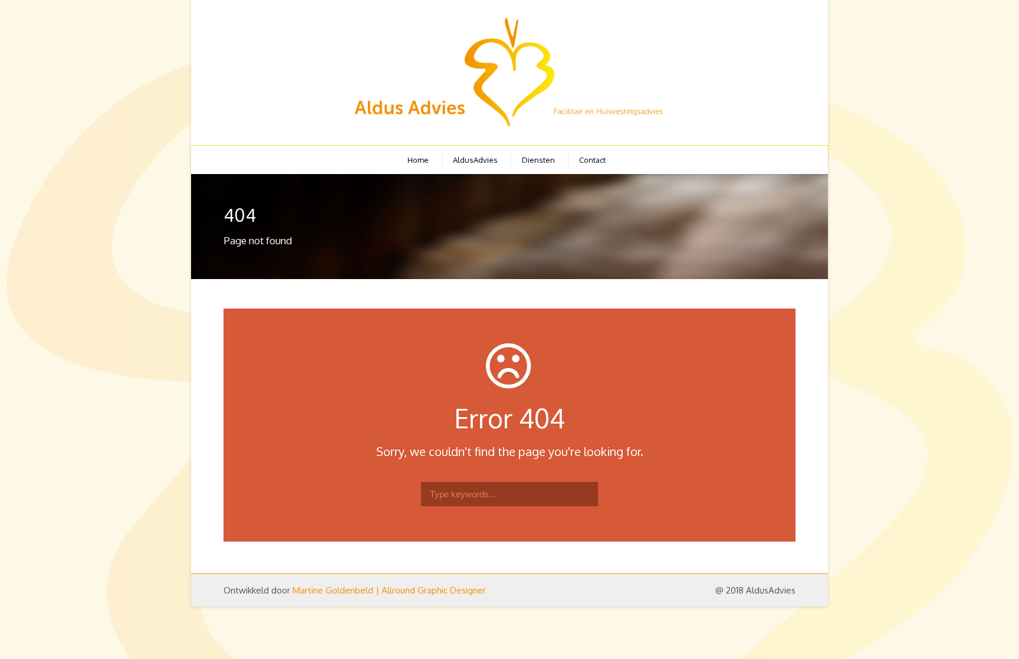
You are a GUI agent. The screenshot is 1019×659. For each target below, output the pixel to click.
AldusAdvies (475, 160)
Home (418, 160)
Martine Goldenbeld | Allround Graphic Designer (389, 590)
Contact (592, 160)
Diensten (538, 160)
